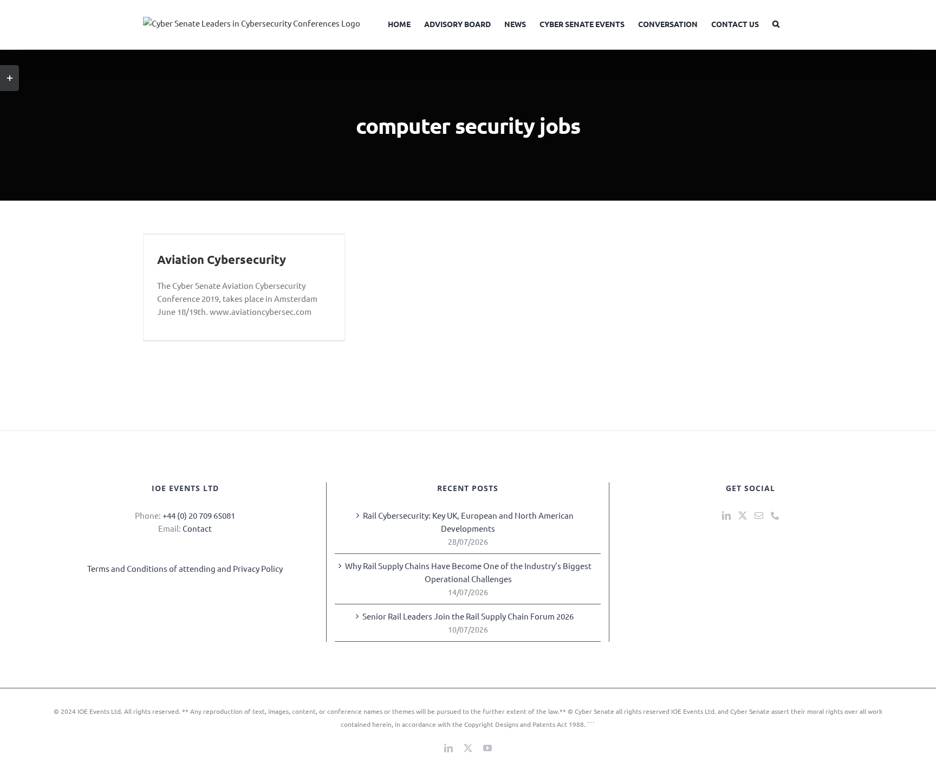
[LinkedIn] (726, 515)
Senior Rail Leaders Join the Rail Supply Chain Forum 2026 (468, 616)
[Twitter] (742, 515)
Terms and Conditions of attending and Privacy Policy (185, 568)
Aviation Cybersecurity (221, 259)
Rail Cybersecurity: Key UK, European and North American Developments (468, 521)
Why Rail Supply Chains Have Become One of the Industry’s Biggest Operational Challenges (468, 572)
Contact (197, 528)
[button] (775, 23)
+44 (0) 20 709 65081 (198, 515)
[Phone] (775, 515)
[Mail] (759, 515)
